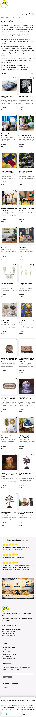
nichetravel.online (7, 688)
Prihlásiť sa (7, 677)
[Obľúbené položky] (26, 14)
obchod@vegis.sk (10, 658)
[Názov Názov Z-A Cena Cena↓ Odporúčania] (30, 73)
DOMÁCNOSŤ (4, 18)
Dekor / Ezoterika (14, 18)
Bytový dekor (22, 18)
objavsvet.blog (7, 691)
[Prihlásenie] (30, 14)
